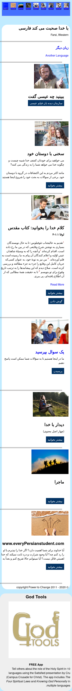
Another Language (57, 55)
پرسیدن (57, 371)
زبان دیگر (62, 47)
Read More (57, 284)
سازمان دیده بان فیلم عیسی (46, 103)
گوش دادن (56, 301)
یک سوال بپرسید (49, 352)
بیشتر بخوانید (55, 185)
